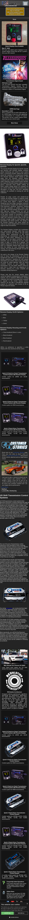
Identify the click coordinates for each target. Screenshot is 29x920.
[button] (14, 917)
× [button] (27, 903)
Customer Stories (18, 452)
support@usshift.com (13, 455)
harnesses (9, 608)
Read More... (5, 487)
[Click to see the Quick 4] (14, 541)
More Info (20, 910)
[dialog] (14, 911)
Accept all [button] (7, 913)
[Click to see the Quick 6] (14, 605)
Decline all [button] (21, 913)
